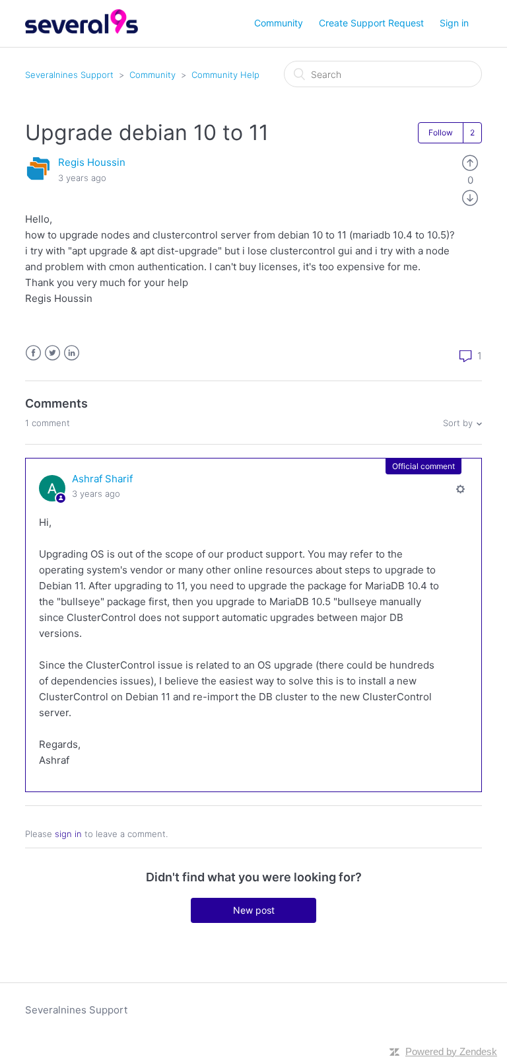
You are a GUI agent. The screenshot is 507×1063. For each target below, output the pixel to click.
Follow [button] (440, 132)
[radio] (470, 162)
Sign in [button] (454, 22)
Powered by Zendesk (451, 1051)
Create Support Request (371, 22)
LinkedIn (71, 353)
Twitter (52, 353)
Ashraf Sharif (102, 478)
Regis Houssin (91, 162)
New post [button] (254, 910)
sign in (68, 833)
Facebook (33, 353)
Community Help (225, 74)
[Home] (81, 30)
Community (278, 22)
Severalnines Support (69, 74)
